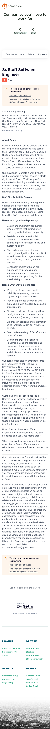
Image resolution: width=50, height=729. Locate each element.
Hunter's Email (33, 676)
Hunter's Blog (8, 679)
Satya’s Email (32, 679)
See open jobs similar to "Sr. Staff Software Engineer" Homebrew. (24, 100)
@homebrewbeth (34, 659)
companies (11, 54)
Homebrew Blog (10, 676)
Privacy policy (18, 613)
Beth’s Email (32, 683)
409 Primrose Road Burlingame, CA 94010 (11, 651)
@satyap (30, 652)
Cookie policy (31, 613)
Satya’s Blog (7, 683)
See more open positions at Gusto (25, 588)
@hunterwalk (32, 655)
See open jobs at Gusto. (20, 95)
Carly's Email (32, 686)
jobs (21, 54)
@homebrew (32, 648)
